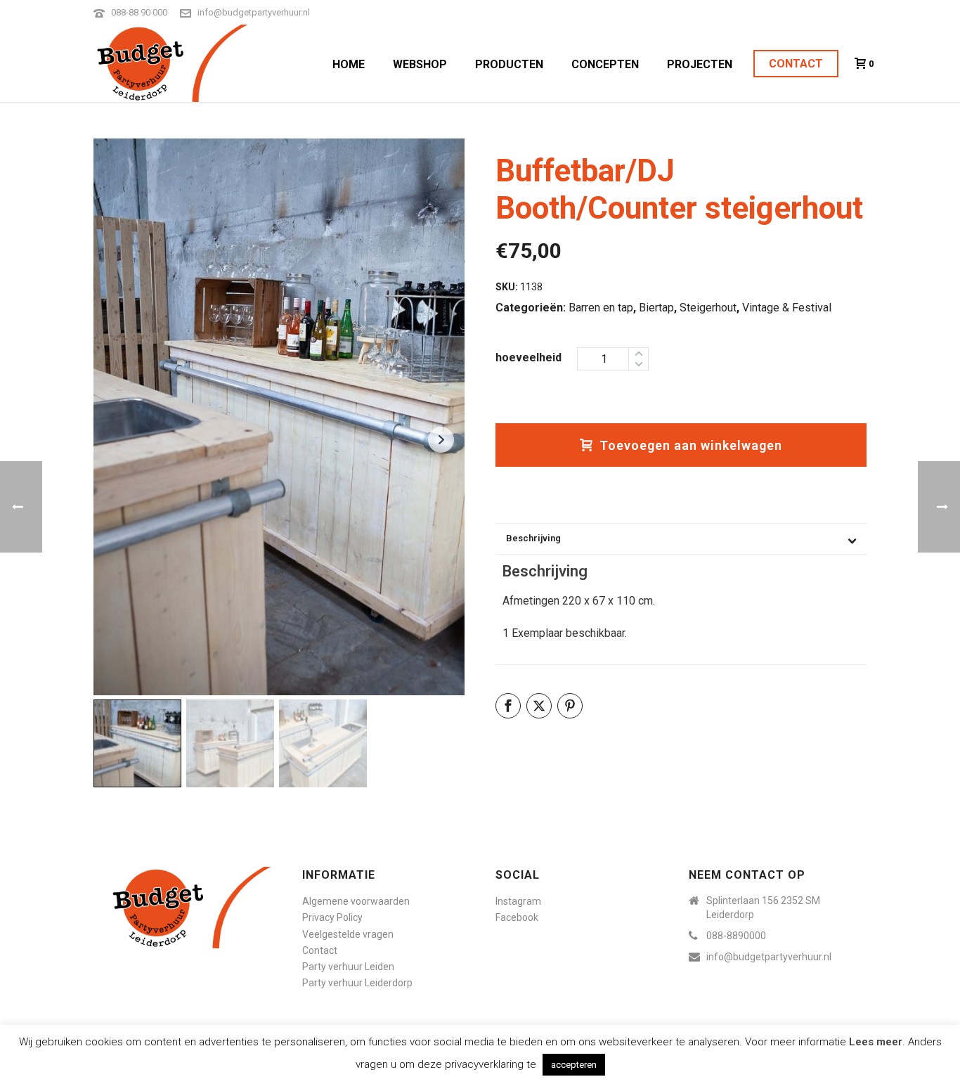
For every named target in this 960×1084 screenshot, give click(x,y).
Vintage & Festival (786, 307)
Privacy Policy (332, 917)
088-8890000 (736, 935)
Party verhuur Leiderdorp (357, 982)
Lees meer (875, 1041)
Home (348, 64)
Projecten (699, 64)
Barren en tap (601, 307)
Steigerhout (708, 307)
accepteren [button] (574, 1064)
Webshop (420, 64)
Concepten (605, 64)
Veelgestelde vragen (348, 934)
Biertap (656, 307)
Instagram (518, 901)
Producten (509, 64)
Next (441, 440)
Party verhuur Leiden (348, 966)
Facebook (516, 917)
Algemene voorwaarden (356, 901)
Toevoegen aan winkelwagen (690, 445)
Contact (796, 63)
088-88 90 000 (139, 12)
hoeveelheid (528, 357)
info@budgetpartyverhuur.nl (253, 12)
